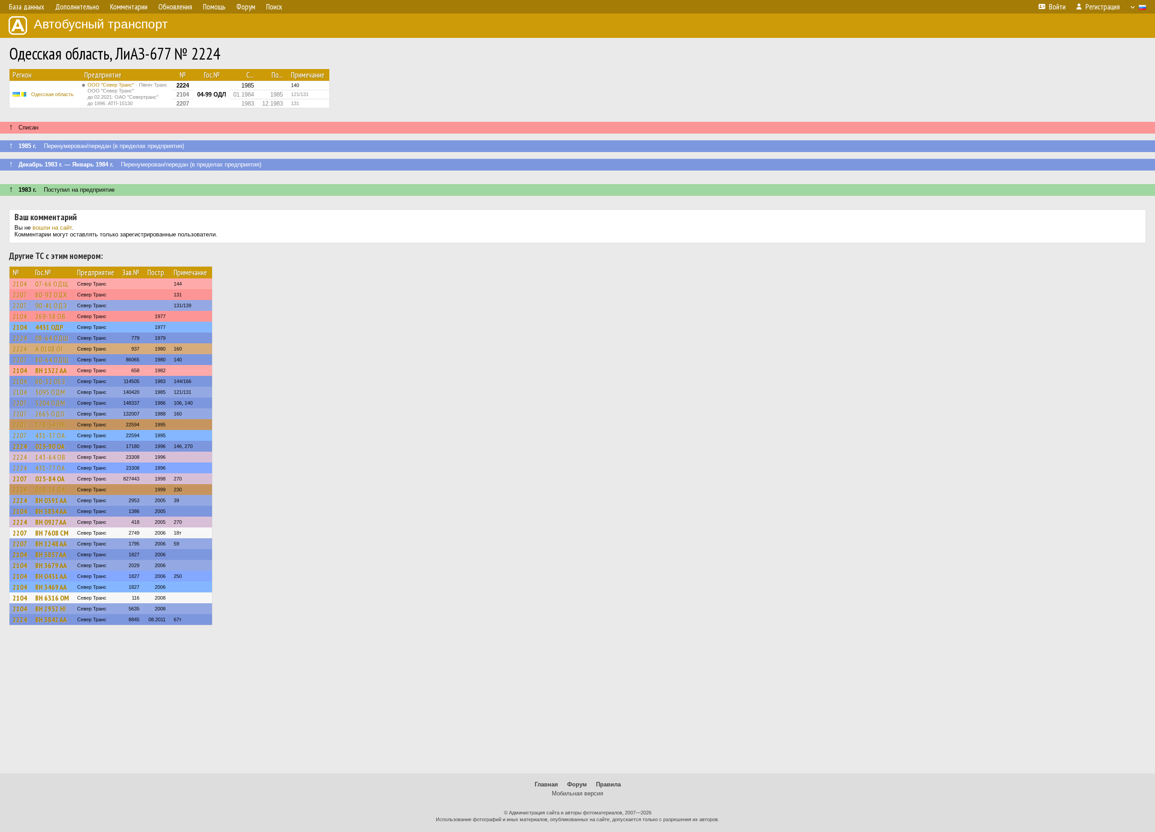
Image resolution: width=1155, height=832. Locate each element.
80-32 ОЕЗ (50, 381)
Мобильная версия (577, 793)
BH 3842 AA (51, 619)
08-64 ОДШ (52, 337)
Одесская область (52, 94)
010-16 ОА (50, 489)
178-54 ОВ (50, 424)
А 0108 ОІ (49, 348)
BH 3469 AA (51, 587)
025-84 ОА (50, 478)
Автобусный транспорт (101, 24)
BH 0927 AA (50, 522)
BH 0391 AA (51, 500)
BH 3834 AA (51, 511)
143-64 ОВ (50, 457)
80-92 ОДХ (51, 294)
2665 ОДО (50, 413)
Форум (577, 784)
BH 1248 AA (51, 543)
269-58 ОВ (50, 316)
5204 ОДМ (50, 402)
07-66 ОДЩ (52, 283)
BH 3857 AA (50, 554)
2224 (20, 337)
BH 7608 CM (52, 532)
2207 (20, 294)
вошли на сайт (52, 227)
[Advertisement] (577, 703)
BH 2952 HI (50, 608)
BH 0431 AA (51, 576)
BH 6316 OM (52, 597)
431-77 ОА (50, 467)
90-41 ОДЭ (51, 305)
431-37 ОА (50, 435)
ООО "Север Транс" (127, 94)
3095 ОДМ (50, 392)
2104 (20, 283)
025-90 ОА (50, 446)
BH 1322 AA (51, 370)
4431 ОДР (49, 327)
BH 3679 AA (51, 565)
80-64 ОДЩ (52, 359)
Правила (608, 784)
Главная (546, 784)
